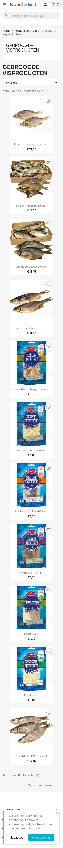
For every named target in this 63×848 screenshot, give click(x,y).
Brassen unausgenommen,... (31, 144)
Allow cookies (41, 837)
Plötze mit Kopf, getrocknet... (31, 756)
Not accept (17, 837)
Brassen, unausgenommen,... (31, 267)
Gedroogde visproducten (22, 47)
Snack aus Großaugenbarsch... (31, 389)
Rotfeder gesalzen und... (31, 328)
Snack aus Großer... (31, 572)
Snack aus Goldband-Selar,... (31, 511)
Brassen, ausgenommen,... (31, 205)
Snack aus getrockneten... (32, 450)
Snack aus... (31, 634)
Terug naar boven (42, 785)
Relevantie (31, 83)
